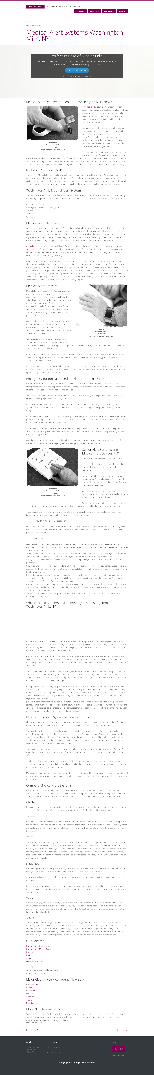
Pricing (29, 955)
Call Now (119, 1049)
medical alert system (92, 107)
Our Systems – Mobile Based (38, 949)
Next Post (122, 1030)
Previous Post (33, 1030)
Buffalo (29, 987)
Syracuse (30, 996)
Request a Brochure (34, 961)
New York (38, 1023)
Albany (29, 1000)
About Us (30, 958)
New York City (32, 984)
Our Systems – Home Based (38, 946)
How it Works (32, 952)
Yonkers (29, 993)
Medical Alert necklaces (36, 246)
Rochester (30, 990)
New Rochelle (32, 1003)
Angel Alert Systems (35, 6)
